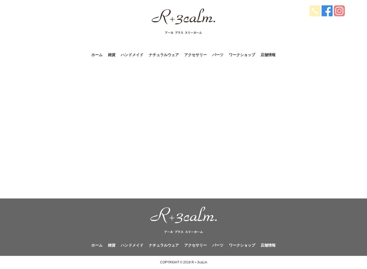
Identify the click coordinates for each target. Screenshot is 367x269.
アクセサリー (195, 55)
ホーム (97, 55)
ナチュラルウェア (164, 55)
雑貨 (112, 55)
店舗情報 (268, 55)
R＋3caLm (199, 262)
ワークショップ (242, 55)
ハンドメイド (132, 55)
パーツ (218, 55)
